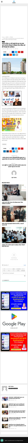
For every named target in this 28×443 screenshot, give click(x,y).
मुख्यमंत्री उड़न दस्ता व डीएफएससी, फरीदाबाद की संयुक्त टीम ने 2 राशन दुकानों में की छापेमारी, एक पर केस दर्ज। (17, 426)
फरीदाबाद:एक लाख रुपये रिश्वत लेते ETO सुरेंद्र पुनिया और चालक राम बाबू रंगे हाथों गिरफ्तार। (17, 418)
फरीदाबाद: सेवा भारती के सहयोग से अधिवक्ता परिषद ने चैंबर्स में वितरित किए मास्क (13, 245)
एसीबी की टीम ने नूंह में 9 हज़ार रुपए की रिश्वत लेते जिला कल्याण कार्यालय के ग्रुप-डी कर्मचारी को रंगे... (17, 404)
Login (24, 265)
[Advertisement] (14, 22)
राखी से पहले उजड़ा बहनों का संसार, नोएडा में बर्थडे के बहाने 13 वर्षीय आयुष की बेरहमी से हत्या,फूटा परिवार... (17, 411)
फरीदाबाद (3, 41)
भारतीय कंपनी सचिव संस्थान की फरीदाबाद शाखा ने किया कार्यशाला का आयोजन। (12, 203)
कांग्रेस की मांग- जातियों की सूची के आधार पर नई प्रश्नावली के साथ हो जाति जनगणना (16, 398)
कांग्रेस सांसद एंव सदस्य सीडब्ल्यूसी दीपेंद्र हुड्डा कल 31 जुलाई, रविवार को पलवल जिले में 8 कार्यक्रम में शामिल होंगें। (14, 158)
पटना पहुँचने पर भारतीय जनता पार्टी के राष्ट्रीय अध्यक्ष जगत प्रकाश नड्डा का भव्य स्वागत (14, 166)
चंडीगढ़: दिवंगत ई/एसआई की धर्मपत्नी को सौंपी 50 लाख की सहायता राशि (13, 224)
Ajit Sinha (4, 48)
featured (4, 144)
